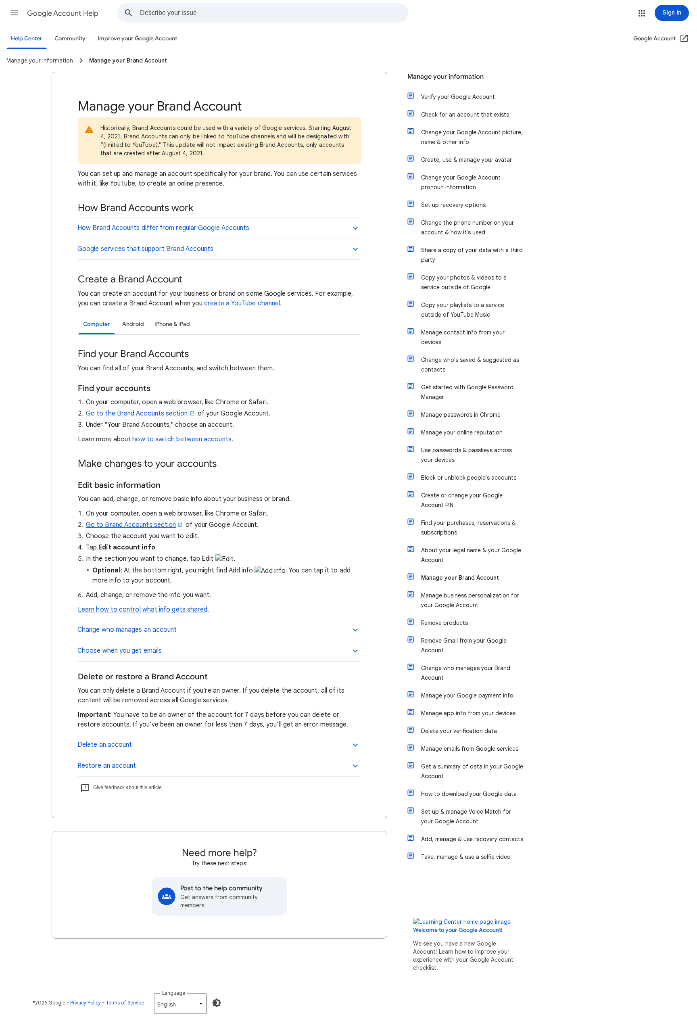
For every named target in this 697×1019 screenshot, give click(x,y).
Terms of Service (125, 1003)
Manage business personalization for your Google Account (470, 600)
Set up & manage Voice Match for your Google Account (466, 816)
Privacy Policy (85, 1003)
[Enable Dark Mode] (216, 1003)
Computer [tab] (96, 324)
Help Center (26, 38)
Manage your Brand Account (460, 577)
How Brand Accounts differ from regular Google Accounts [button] (163, 228)
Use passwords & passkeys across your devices (466, 455)
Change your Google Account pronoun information (461, 182)
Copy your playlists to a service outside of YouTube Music (462, 309)
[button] (14, 13)
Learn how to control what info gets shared (142, 610)
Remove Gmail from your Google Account (464, 645)
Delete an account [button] (104, 745)
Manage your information (445, 77)
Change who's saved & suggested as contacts (470, 364)
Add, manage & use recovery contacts (472, 839)
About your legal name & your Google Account (471, 555)
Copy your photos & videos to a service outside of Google (464, 282)
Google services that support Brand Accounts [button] (145, 249)
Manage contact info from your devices (463, 337)
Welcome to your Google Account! (458, 930)
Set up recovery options (453, 205)
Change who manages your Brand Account (465, 672)
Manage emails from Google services (469, 748)
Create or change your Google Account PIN (462, 500)
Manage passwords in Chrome (461, 414)
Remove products (444, 622)
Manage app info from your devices (468, 713)
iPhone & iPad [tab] (172, 324)
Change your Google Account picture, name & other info (472, 137)
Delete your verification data (459, 731)
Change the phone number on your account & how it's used (467, 227)
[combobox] (274, 13)
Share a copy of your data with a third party (472, 254)
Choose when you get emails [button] (119, 651)
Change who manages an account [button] (127, 630)
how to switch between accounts (181, 439)
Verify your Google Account (458, 96)
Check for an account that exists (465, 114)
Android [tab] (133, 324)
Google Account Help (62, 13)
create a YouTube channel (242, 303)
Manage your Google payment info (467, 695)
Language (173, 993)
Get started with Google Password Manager (467, 392)
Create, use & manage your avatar (466, 159)
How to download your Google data (469, 794)
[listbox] (180, 1003)
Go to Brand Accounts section (131, 525)
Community (70, 38)
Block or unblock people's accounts (468, 477)
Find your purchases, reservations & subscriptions (468, 527)
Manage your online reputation (462, 432)
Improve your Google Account (137, 38)
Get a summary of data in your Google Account (472, 771)
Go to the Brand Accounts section (137, 413)
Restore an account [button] (106, 766)
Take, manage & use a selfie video (466, 856)
